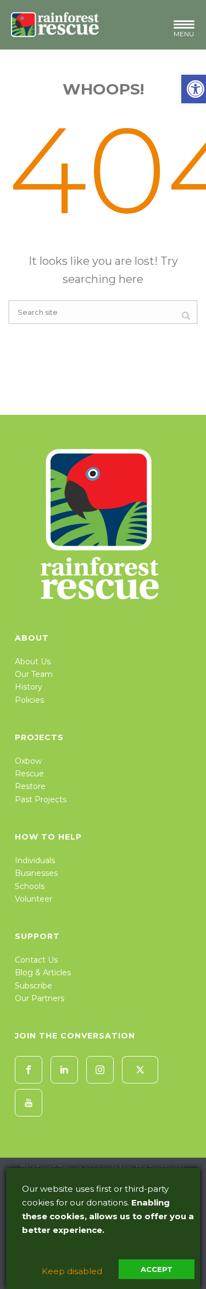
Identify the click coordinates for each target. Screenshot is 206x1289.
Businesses (36, 873)
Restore (30, 786)
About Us (33, 661)
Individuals (35, 860)
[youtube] (28, 1102)
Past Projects (40, 799)
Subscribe (33, 986)
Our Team (34, 674)
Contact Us (36, 960)
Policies (29, 700)
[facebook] (28, 1070)
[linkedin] (64, 1070)
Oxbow (28, 761)
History (28, 687)
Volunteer (33, 899)
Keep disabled (72, 1271)
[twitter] (140, 1070)
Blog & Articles (43, 972)
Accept (156, 1269)
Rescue (29, 774)
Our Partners (39, 998)
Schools (29, 886)
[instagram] (100, 1070)
